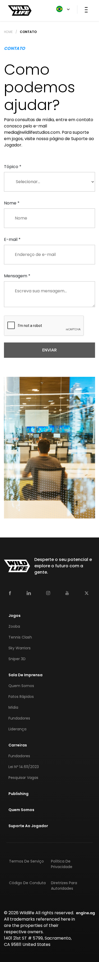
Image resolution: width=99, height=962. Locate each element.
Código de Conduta (27, 882)
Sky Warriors (19, 648)
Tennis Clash (20, 637)
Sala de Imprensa (25, 675)
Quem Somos (21, 685)
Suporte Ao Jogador (28, 825)
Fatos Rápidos (21, 696)
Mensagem (17, 276)
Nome (12, 203)
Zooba (14, 626)
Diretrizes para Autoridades (64, 885)
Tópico (12, 167)
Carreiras (17, 745)
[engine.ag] (85, 913)
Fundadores (19, 718)
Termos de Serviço (26, 861)
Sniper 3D (17, 658)
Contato (28, 32)
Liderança (17, 729)
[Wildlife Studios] (20, 10)
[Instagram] (48, 593)
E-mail (12, 239)
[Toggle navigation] (86, 9)
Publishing (18, 793)
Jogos (14, 615)
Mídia (13, 707)
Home (8, 32)
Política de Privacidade (61, 864)
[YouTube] (67, 593)
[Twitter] (86, 593)
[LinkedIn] (29, 593)
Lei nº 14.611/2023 (23, 766)
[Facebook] (10, 593)
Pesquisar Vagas (23, 777)
